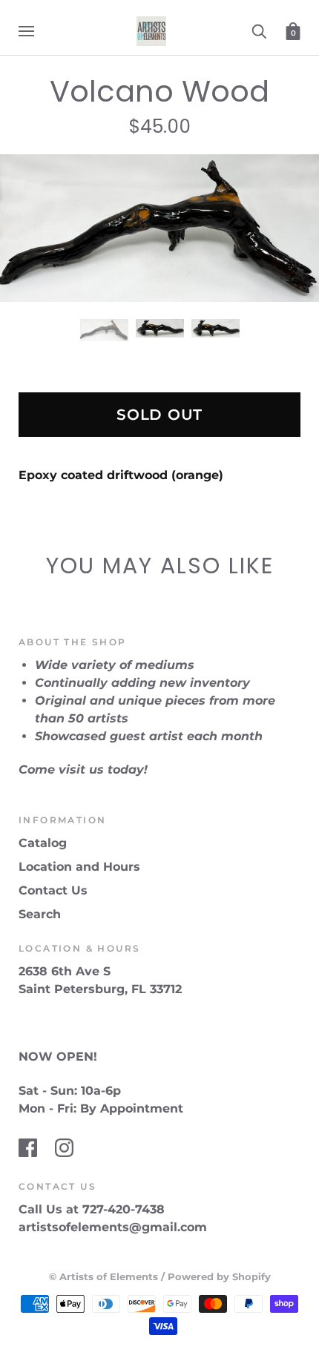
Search (40, 914)
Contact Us (53, 890)
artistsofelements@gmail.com (113, 1227)
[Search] (258, 30)
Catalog (43, 843)
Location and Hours (79, 867)
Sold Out (159, 415)
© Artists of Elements (103, 1276)
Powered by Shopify (219, 1276)
